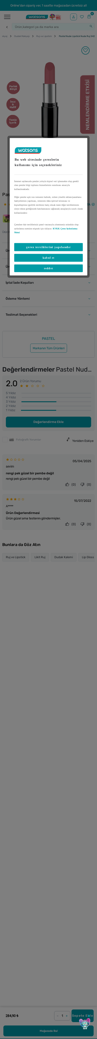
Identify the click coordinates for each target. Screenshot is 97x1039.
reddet (48, 268)
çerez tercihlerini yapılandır (48, 247)
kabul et (48, 257)
